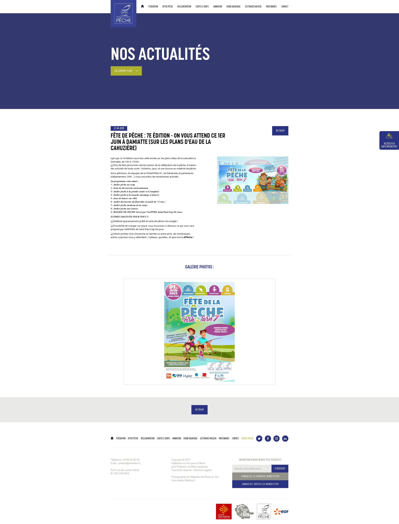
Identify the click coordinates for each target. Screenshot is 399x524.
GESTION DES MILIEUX (253, 6)
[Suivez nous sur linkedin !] (285, 438)
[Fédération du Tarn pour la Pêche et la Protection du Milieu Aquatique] (123, 13)
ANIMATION (217, 6)
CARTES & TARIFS (202, 6)
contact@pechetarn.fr (129, 463)
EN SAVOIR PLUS (124, 70)
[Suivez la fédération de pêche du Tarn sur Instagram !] (276, 438)
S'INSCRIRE (280, 468)
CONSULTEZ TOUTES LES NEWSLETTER (260, 484)
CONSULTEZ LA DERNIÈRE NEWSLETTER (260, 476)
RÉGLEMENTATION (184, 6)
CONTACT (284, 6)
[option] (199, 332)
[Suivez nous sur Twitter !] (259, 438)
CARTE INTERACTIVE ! (389, 145)
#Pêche (188, 237)
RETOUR (280, 130)
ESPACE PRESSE (247, 438)
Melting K (190, 480)
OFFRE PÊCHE (167, 6)
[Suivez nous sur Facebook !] (268, 438)
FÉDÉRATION (153, 6)
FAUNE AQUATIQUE (233, 6)
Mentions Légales (203, 470)
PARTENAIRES (271, 6)
